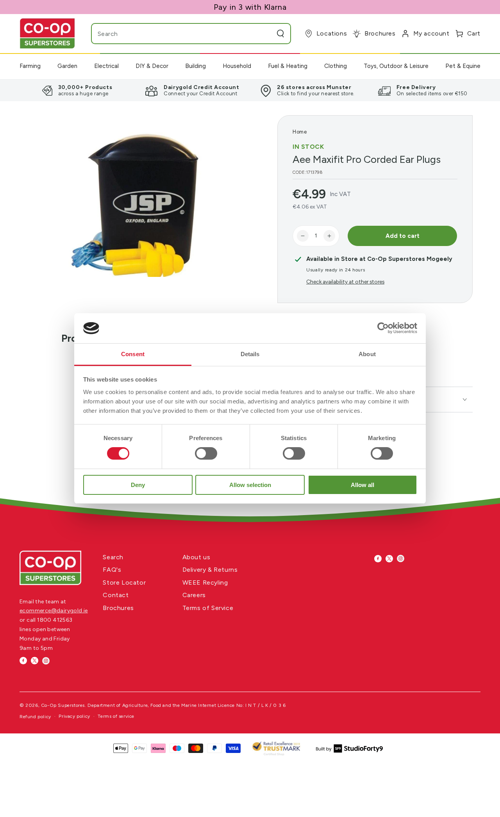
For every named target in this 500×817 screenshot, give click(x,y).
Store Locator (124, 582)
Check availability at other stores (345, 281)
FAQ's (112, 569)
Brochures (118, 608)
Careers (194, 595)
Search (113, 557)
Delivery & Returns (210, 569)
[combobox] (176, 33)
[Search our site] (280, 33)
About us (196, 557)
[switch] (206, 453)
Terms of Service (208, 608)
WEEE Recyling (205, 582)
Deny (138, 485)
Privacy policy (74, 716)
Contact (116, 595)
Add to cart (403, 235)
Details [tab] (250, 354)
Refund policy (35, 716)
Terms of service (116, 716)
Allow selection (250, 485)
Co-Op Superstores (63, 705)
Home (300, 132)
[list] (250, 90)
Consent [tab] (133, 354)
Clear (265, 33)
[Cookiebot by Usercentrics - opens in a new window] (383, 328)
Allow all (362, 485)
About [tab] (367, 354)
